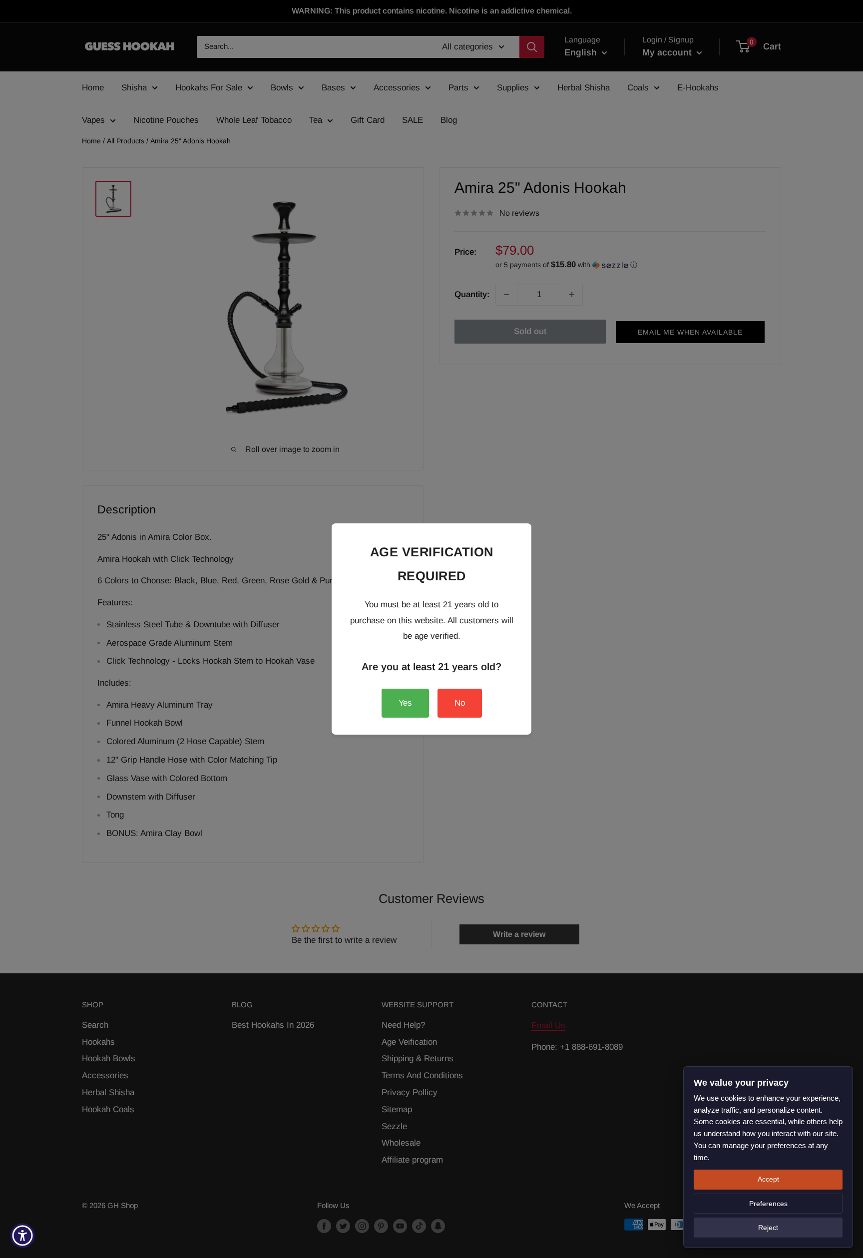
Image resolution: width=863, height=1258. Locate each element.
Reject (768, 1228)
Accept (768, 1179)
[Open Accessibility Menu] (22, 1235)
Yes (405, 703)
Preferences (768, 1204)
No (459, 703)
